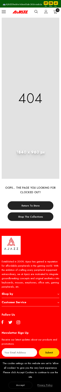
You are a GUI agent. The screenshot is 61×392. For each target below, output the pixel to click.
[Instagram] (18, 322)
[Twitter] (10, 322)
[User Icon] (46, 11)
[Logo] (20, 12)
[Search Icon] (36, 11)
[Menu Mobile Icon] (4, 12)
